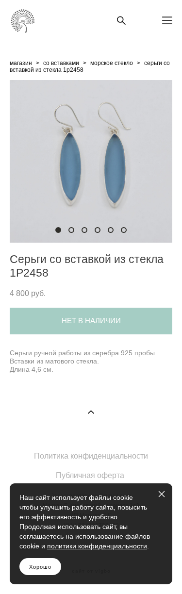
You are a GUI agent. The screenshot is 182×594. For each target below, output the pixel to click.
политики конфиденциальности (97, 546)
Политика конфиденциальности (91, 456)
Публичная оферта (90, 475)
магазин (21, 63)
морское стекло (111, 63)
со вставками (61, 63)
